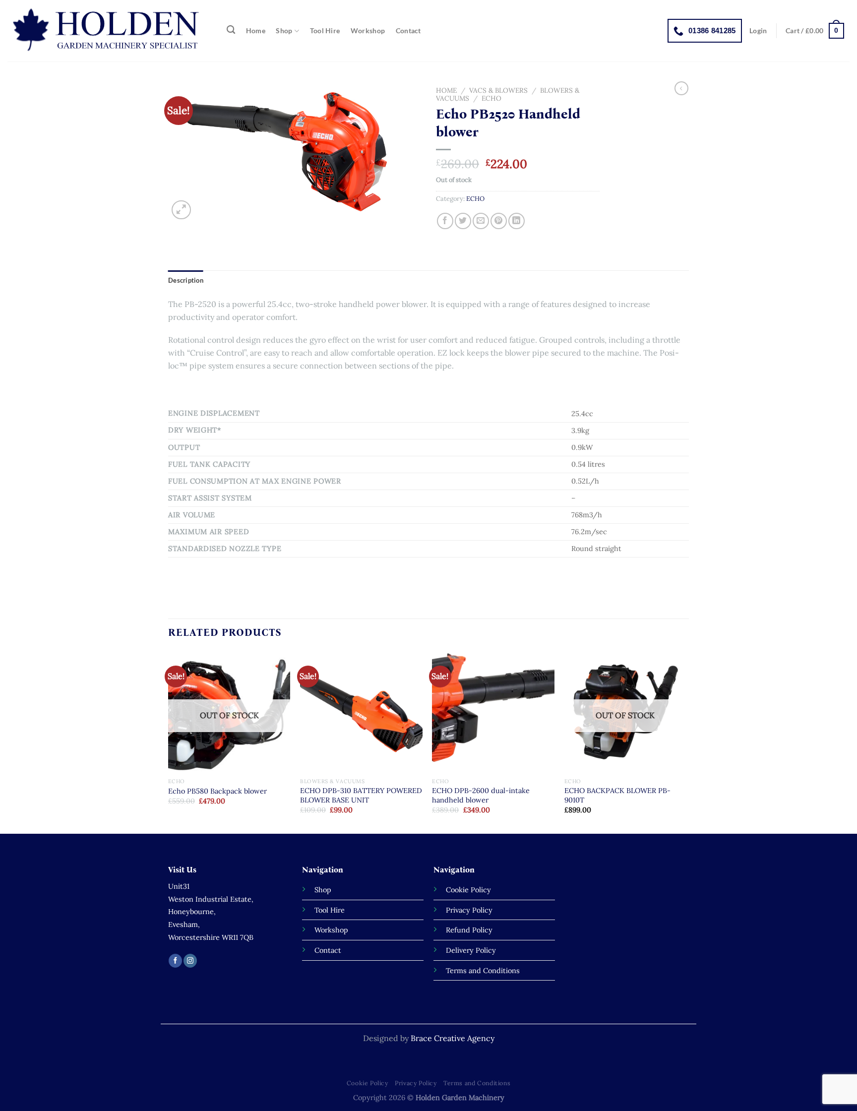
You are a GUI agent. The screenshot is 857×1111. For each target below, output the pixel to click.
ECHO (491, 98)
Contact (408, 31)
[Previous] (168, 741)
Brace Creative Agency (452, 1038)
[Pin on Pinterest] (498, 221)
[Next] (685, 741)
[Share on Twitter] (463, 221)
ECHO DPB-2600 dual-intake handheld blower (481, 795)
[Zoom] (181, 210)
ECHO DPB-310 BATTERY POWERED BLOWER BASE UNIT (361, 795)
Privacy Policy (416, 1083)
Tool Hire (325, 31)
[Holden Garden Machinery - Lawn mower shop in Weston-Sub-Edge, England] (106, 31)
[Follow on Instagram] (190, 961)
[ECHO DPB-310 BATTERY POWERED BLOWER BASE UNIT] (361, 712)
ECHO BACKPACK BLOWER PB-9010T (617, 795)
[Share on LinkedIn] (516, 221)
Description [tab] (185, 280)
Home (255, 31)
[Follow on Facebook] (175, 961)
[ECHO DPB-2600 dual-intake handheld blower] (493, 712)
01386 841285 (712, 30)
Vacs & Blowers (498, 90)
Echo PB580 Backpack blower (217, 791)
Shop (284, 30)
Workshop (368, 31)
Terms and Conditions (476, 1083)
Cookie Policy (367, 1083)
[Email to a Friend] (481, 221)
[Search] (231, 30)
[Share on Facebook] (445, 221)
